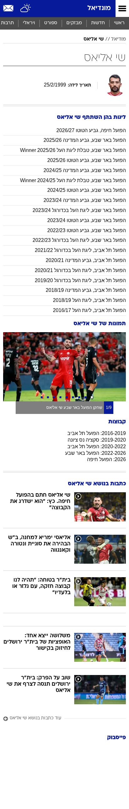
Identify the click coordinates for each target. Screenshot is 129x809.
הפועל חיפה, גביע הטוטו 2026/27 (91, 130)
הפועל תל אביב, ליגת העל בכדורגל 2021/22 (80, 250)
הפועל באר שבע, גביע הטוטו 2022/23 (86, 230)
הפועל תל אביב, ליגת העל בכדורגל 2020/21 (80, 270)
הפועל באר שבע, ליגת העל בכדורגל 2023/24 (79, 210)
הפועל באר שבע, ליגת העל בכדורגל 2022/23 (79, 240)
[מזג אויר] (25, 8)
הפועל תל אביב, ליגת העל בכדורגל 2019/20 (80, 280)
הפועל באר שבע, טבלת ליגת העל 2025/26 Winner (73, 150)
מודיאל (118, 39)
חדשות (98, 23)
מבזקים (74, 23)
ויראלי (29, 23)
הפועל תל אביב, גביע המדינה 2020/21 (86, 260)
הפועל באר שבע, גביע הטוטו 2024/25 (86, 190)
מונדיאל (99, 8)
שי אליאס (94, 39)
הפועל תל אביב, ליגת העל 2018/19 (89, 300)
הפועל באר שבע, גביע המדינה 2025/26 (85, 140)
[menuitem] (97, 23)
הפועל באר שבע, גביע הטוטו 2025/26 (86, 160)
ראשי (119, 23)
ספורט (50, 23)
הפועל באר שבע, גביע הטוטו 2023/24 (86, 220)
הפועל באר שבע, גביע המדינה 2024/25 (85, 170)
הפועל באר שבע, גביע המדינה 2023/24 (85, 200)
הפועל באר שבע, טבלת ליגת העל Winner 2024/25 (73, 180)
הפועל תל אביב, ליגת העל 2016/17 (89, 310)
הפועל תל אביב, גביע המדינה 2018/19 (86, 290)
